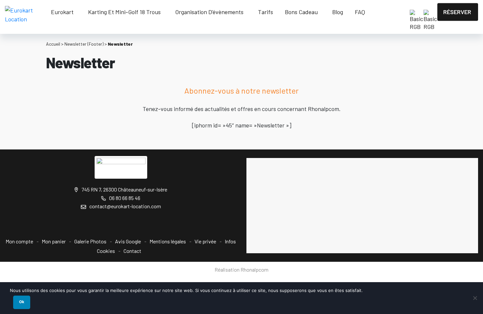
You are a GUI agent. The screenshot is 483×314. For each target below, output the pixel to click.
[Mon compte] (380, 12)
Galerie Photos (90, 241)
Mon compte (19, 241)
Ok (21, 302)
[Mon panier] (400, 12)
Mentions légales (168, 241)
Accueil (53, 44)
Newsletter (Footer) (84, 44)
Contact (132, 251)
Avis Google (128, 241)
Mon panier (54, 241)
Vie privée (205, 241)
